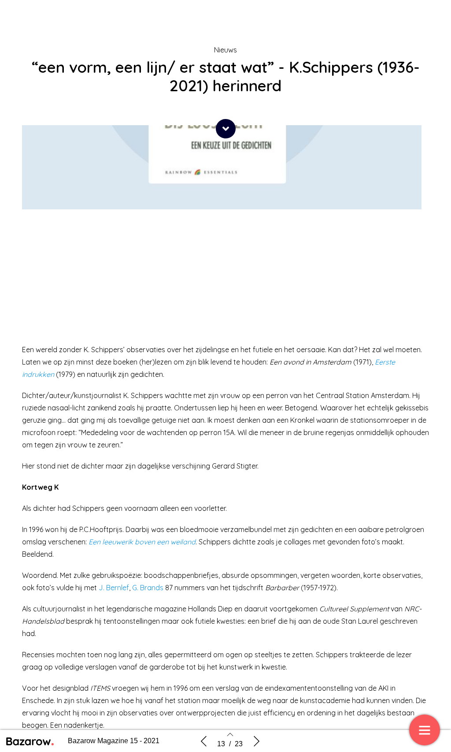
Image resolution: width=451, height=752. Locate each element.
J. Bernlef (114, 587)
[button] (226, 128)
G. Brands (147, 587)
